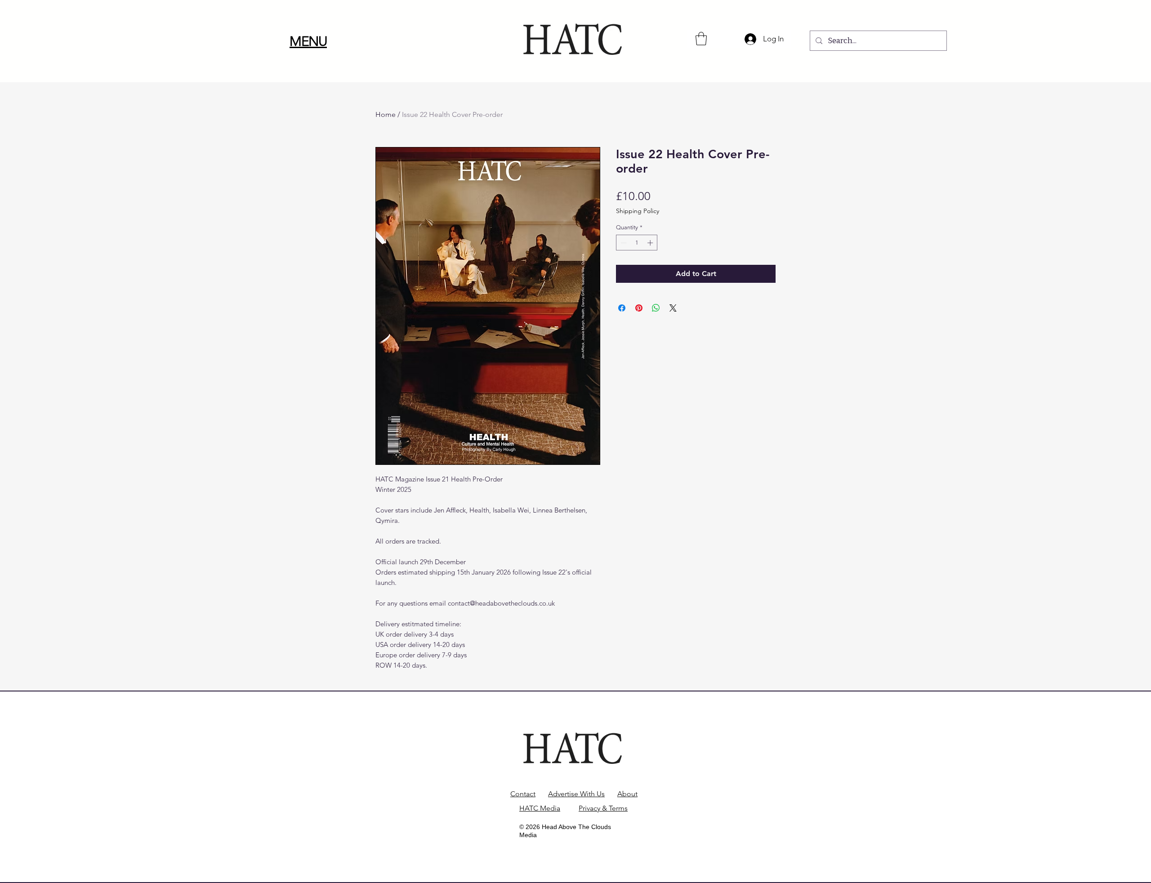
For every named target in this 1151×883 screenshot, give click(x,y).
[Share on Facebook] (621, 308)
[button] (308, 41)
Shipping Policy (637, 211)
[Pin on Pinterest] (638, 308)
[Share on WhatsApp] (656, 308)
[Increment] (651, 242)
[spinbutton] (637, 242)
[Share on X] (673, 308)
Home (385, 114)
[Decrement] (622, 242)
